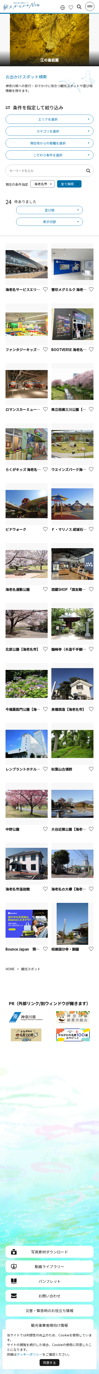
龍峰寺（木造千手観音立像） (73, 649)
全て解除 (67, 184)
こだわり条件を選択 (47, 155)
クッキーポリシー (29, 1354)
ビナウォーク (16, 529)
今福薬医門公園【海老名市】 (28, 709)
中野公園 (12, 829)
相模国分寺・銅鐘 (65, 949)
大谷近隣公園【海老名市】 (72, 829)
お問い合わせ (49, 1296)
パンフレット (49, 1281)
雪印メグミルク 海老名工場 (72, 289)
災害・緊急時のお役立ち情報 (49, 1310)
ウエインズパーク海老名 (70, 469)
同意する (49, 1362)
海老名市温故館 (18, 889)
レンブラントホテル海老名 (28, 769)
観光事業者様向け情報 (49, 1325)
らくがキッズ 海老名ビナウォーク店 (33, 469)
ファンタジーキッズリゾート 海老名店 (35, 349)
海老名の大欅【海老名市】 (72, 889)
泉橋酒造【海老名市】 (68, 709)
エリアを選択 (48, 119)
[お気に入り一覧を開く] (71, 7)
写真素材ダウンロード (49, 1252)
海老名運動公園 (18, 589)
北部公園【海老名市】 (23, 649)
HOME (10, 969)
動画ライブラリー (49, 1266)
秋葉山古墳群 (61, 769)
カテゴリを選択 (48, 131)
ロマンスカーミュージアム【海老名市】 (36, 409)
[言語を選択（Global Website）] (62, 7)
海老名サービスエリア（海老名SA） (33, 289)
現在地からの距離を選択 (48, 143)
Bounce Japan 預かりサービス (31, 949)
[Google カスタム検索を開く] (79, 7)
